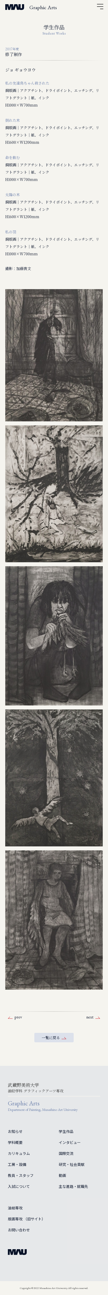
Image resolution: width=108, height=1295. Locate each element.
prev (18, 1017)
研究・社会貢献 (71, 1164)
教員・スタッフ (21, 1175)
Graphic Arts (43, 7)
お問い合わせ (19, 1229)
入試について (19, 1186)
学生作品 (66, 1131)
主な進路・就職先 (73, 1186)
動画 (62, 1175)
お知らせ (15, 1131)
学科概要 (15, 1142)
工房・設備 (17, 1164)
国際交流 (66, 1153)
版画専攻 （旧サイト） (26, 1218)
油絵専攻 (15, 1207)
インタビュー (70, 1142)
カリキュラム (19, 1153)
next (90, 1017)
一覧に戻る (51, 1037)
